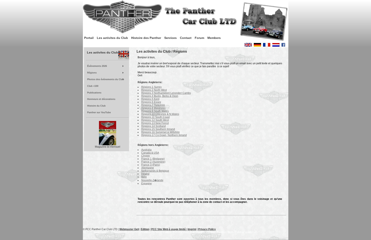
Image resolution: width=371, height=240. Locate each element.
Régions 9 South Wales (155, 111)
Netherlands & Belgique (155, 170)
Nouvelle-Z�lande (152, 180)
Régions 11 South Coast (155, 117)
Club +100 (92, 86)
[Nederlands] (276, 45)
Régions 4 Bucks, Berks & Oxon (159, 96)
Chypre (145, 155)
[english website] (248, 45)
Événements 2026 (97, 66)
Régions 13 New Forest (155, 123)
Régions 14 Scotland (153, 126)
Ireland (145, 173)
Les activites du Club (112, 38)
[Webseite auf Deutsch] (257, 45)
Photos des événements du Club (105, 79)
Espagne (146, 183)
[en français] (266, 45)
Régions (92, 72)
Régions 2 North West (154, 90)
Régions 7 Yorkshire (153, 105)
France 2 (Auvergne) (153, 161)
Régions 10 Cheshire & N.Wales (160, 114)
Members (214, 38)
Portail (89, 38)
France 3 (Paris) (150, 164)
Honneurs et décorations (101, 99)
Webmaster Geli (129, 229)
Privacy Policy (207, 229)
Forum (199, 38)
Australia (146, 149)
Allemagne (147, 167)
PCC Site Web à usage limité (168, 229)
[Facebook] (283, 45)
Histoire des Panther (146, 38)
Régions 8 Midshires (153, 108)
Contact (186, 38)
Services (170, 38)
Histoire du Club (96, 105)
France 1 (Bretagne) (153, 158)
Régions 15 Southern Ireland (158, 129)
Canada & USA (150, 152)
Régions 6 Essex (151, 102)
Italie (144, 176)
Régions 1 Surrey (151, 87)
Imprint (192, 229)
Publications (94, 92)
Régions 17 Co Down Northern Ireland (164, 135)
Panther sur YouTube (99, 112)
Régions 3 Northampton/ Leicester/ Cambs (166, 93)
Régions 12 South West (155, 120)
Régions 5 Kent (150, 99)
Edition (145, 229)
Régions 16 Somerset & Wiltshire (160, 132)
